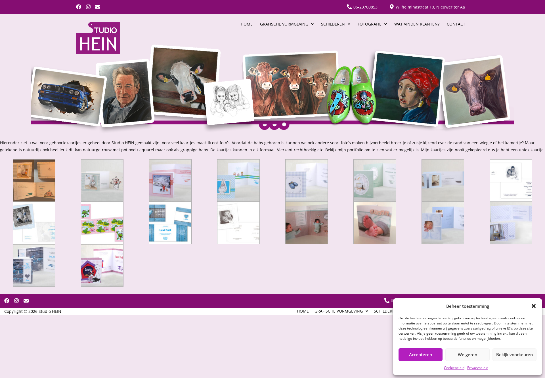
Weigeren (467, 354)
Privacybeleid (477, 367)
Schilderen (333, 24)
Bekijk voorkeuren (514, 354)
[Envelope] (98, 7)
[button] (533, 306)
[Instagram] (88, 7)
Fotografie (370, 24)
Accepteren (420, 354)
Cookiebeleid (454, 367)
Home (247, 24)
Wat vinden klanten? (416, 24)
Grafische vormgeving (284, 24)
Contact (456, 24)
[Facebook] (79, 7)
